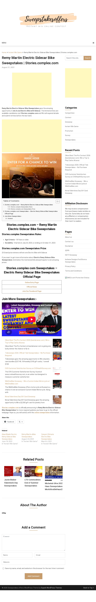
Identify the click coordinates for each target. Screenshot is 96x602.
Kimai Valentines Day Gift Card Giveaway (20, 396)
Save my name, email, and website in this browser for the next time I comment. (34, 568)
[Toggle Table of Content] (56, 201)
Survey (67, 135)
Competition (69, 113)
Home (4, 52)
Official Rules (32, 287)
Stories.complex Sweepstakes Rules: (22, 207)
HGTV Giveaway (71, 255)
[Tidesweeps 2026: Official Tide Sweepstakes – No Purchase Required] (57, 356)
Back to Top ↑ (88, 588)
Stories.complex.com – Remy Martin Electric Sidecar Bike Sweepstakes (29, 205)
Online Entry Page (32, 282)
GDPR (67, 250)
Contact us (69, 241)
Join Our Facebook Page (31, 291)
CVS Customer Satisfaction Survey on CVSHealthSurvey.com (28, 368)
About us (68, 237)
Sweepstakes (70, 140)
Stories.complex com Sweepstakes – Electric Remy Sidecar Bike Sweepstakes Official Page (31, 212)
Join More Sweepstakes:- (13, 216)
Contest (68, 117)
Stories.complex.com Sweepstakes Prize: (23, 209)
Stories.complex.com (10, 408)
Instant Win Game (15, 52)
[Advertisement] (31, 89)
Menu (4, 43)
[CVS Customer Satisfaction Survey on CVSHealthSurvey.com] (57, 371)
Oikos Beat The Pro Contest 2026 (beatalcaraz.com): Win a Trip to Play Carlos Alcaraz (77, 158)
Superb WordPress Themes (51, 588)
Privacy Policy (70, 266)
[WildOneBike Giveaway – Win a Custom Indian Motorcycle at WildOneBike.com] (57, 384)
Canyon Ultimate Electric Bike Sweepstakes (47, 436)
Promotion (69, 131)
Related (10, 218)
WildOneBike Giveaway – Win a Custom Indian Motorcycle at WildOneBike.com (76, 183)
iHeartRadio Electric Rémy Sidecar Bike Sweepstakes (9, 436)
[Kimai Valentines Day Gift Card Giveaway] (57, 399)
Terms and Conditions (73, 271)
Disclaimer (69, 246)
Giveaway (68, 122)
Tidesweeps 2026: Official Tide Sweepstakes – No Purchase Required (76, 167)
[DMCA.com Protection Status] (77, 278)
